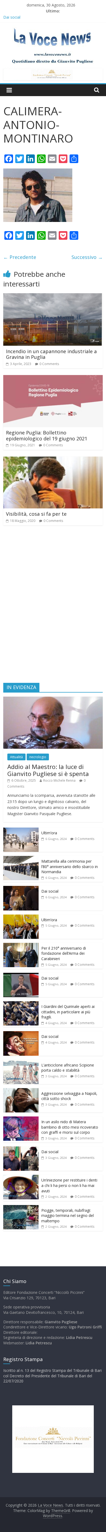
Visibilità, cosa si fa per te (36, 514)
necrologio (37, 757)
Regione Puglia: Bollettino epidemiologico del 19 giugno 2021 (46, 435)
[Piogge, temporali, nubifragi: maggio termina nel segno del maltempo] (21, 1207)
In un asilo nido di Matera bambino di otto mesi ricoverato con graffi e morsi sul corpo (69, 1127)
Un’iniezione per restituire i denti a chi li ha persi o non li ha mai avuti (69, 1185)
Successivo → (87, 257)
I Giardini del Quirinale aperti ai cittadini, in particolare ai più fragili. (68, 1012)
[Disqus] (53, 606)
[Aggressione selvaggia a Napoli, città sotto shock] (21, 1091)
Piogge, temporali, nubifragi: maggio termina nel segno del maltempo (67, 1215)
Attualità (16, 757)
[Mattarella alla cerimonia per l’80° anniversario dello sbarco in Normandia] (21, 858)
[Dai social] (21, 888)
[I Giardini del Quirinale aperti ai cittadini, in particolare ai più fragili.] (21, 1004)
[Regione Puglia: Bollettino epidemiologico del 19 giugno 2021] (53, 378)
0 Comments (49, 364)
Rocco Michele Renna (59, 780)
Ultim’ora (49, 832)
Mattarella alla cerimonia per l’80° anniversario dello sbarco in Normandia (69, 866)
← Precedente (19, 257)
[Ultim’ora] (21, 830)
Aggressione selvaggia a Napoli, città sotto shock (69, 1096)
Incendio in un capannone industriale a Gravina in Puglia (51, 354)
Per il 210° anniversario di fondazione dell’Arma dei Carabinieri (63, 953)
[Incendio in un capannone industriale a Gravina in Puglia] (53, 296)
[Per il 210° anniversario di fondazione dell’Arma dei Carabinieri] (21, 945)
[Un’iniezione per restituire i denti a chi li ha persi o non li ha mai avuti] (21, 1177)
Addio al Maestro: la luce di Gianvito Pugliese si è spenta (48, 770)
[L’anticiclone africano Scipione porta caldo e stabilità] (21, 1062)
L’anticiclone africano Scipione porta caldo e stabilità (67, 1067)
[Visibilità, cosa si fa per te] (53, 460)
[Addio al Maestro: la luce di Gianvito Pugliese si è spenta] (53, 699)
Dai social (49, 891)
